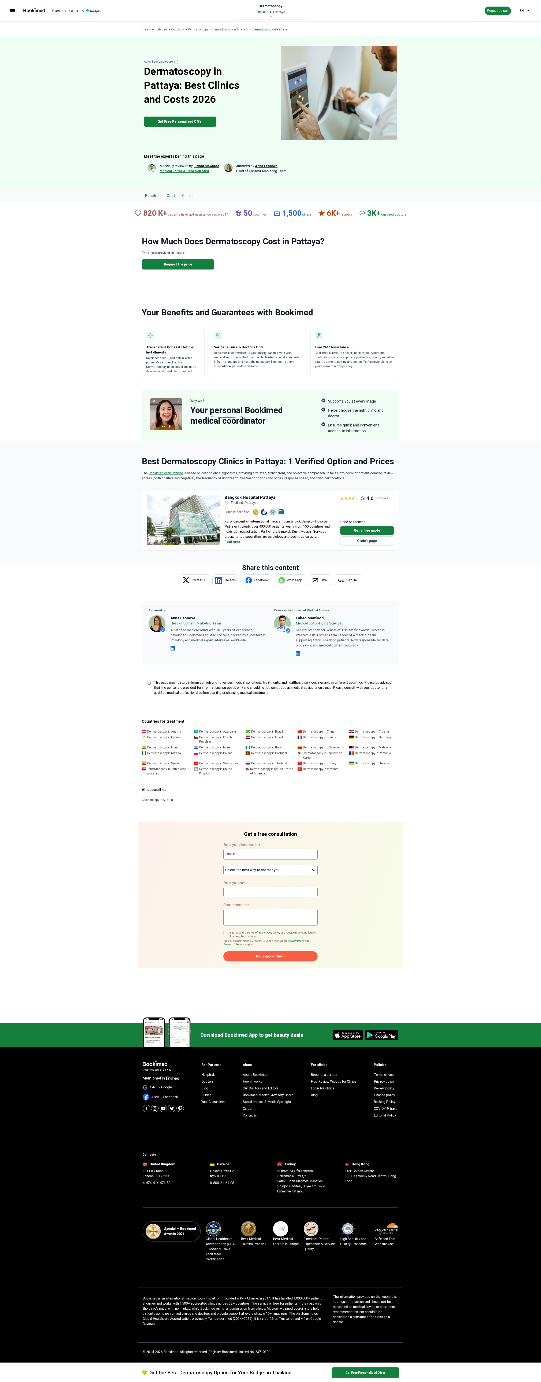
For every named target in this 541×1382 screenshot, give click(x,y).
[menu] (12, 10)
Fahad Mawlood (310, 618)
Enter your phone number (241, 845)
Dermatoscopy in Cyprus (164, 737)
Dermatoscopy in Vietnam (321, 769)
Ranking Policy (384, 1102)
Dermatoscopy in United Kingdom (215, 771)
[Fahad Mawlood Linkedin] (298, 653)
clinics (188, 195)
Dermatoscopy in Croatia (372, 731)
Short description (236, 905)
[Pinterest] (180, 1108)
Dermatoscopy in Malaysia (373, 747)
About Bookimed (255, 1075)
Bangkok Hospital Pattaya (250, 497)
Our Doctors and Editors (261, 1088)
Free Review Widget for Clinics (334, 1081)
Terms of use (255, 932)
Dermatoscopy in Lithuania (321, 747)
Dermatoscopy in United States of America (271, 771)
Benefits (152, 195)
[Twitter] (171, 1108)
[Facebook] (146, 1108)
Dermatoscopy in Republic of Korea (322, 755)
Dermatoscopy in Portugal (269, 753)
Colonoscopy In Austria (157, 800)
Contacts (250, 1115)
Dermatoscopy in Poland (215, 753)
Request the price (178, 264)
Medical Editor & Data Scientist (184, 171)
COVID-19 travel (386, 1109)
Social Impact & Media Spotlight (267, 1102)
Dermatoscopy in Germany (373, 737)
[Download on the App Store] (348, 1035)
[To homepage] (34, 10)
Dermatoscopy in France (319, 737)
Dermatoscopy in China (319, 731)
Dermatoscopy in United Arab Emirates (166, 771)
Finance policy (384, 1095)
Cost (171, 195)
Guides (206, 1095)
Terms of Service (233, 944)
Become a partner (324, 1075)
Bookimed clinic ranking (166, 473)
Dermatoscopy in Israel (215, 747)
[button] (232, 854)
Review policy (384, 1088)
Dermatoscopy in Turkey (319, 763)
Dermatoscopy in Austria (164, 731)
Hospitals (208, 1075)
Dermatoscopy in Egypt (267, 737)
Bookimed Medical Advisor (310, 610)
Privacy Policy (296, 940)
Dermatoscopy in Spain (163, 763)
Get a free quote (367, 530)
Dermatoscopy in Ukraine (372, 763)
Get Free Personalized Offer (180, 122)
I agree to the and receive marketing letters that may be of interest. (273, 934)
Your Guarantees (213, 1102)
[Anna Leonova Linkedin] (173, 648)
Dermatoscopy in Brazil (267, 731)
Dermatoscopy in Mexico (164, 753)
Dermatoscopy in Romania (373, 753)
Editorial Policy (385, 1115)
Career (248, 1109)
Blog (204, 1088)
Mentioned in (154, 1078)
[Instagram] (154, 1108)
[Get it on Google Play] (381, 1035)
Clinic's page (367, 541)
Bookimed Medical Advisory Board (268, 1095)
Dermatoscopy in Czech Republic (215, 739)
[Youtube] (163, 1108)
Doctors (207, 1081)
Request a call (497, 11)
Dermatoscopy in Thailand (269, 763)
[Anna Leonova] (157, 623)
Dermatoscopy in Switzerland (219, 763)
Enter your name (235, 883)
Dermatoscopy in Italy (266, 747)
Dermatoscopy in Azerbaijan (218, 731)
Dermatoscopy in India (162, 747)
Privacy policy (272, 932)
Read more (232, 541)
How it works (252, 1081)
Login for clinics (322, 1088)
